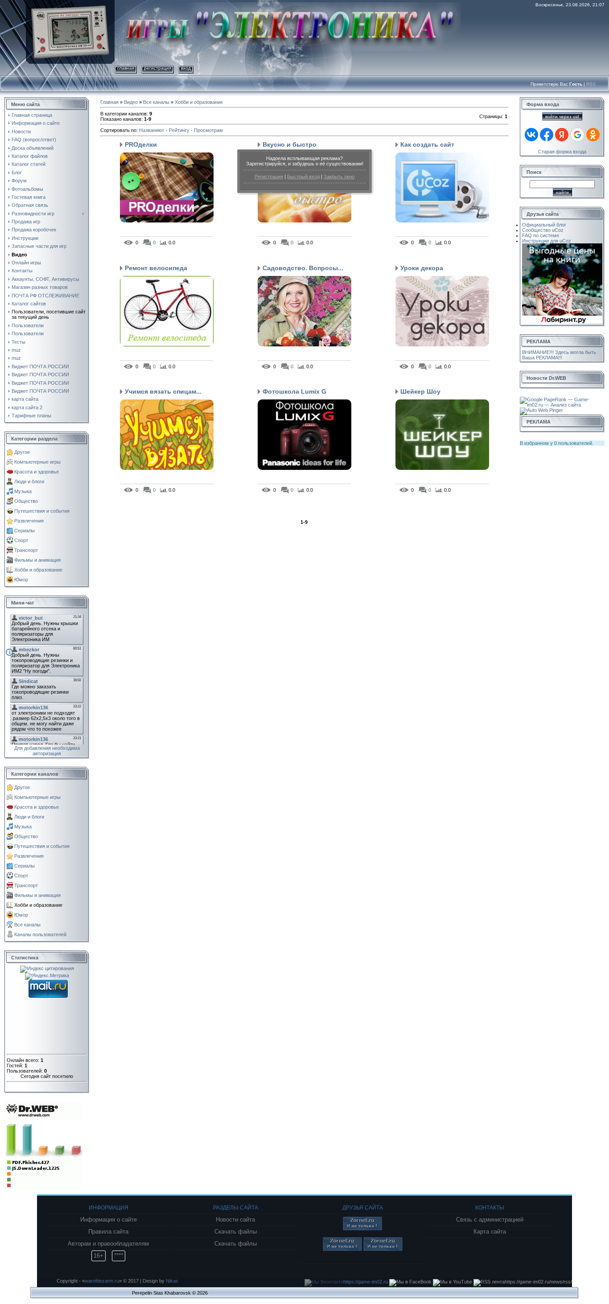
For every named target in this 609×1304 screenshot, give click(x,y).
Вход (186, 68)
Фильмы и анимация (37, 560)
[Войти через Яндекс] (561, 134)
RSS (591, 84)
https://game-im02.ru (365, 1281)
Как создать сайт (427, 144)
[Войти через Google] (577, 135)
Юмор (21, 579)
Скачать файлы (235, 1232)
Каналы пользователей (40, 934)
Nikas (172, 1280)
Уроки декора (421, 267)
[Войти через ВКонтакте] (531, 134)
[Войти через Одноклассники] (593, 134)
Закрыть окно (339, 176)
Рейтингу (179, 130)
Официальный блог (544, 224)
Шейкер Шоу (420, 391)
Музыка (23, 491)
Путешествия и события (42, 511)
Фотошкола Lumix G (294, 391)
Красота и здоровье (36, 471)
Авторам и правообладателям (108, 1244)
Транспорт (26, 550)
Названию (150, 130)
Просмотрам (208, 130)
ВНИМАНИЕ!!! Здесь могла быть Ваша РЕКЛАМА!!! (559, 355)
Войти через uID (562, 116)
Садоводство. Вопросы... (303, 267)
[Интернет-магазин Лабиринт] (562, 246)
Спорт (21, 540)
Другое (22, 452)
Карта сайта (489, 1232)
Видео (131, 102)
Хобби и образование (38, 569)
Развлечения (29, 520)
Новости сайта (235, 1220)
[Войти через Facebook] (546, 134)
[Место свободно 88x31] (362, 1229)
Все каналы (27, 924)
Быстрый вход (303, 176)
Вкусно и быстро (290, 144)
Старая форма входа (562, 151)
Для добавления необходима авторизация (47, 750)
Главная (125, 68)
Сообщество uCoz (543, 230)
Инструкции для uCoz (546, 240)
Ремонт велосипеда (156, 267)
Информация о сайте (108, 1220)
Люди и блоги (29, 481)
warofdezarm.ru (102, 1280)
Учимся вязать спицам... (163, 391)
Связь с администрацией (489, 1220)
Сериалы (24, 530)
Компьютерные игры (37, 462)
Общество (26, 501)
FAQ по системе (540, 235)
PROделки (141, 144)
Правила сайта (108, 1232)
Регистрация (269, 176)
